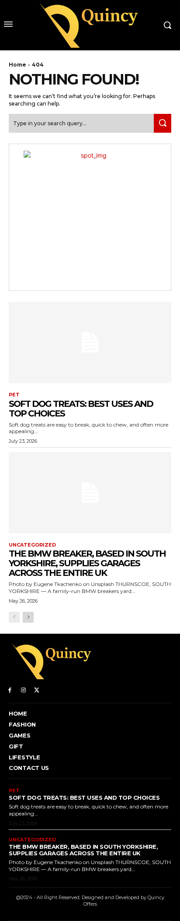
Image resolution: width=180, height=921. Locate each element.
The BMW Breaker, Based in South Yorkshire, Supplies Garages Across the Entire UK (87, 563)
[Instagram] (23, 689)
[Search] (162, 123)
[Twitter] (37, 689)
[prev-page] (14, 617)
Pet (14, 395)
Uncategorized (32, 545)
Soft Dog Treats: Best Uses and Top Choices (81, 409)
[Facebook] (9, 689)
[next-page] (28, 617)
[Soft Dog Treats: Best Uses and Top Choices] (90, 342)
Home (17, 64)
